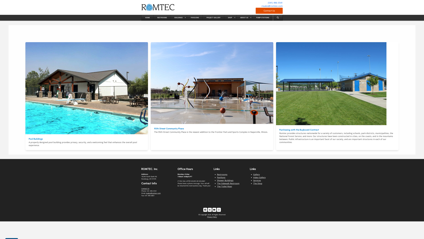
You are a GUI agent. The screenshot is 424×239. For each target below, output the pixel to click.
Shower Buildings (225, 180)
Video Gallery (259, 177)
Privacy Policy (212, 217)
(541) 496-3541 (275, 2)
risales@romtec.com (272, 6)
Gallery (256, 174)
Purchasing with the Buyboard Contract (299, 129)
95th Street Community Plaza (169, 128)
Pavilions (221, 177)
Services (257, 180)
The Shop (257, 183)
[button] (278, 18)
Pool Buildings (36, 139)
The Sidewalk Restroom (228, 183)
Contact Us (145, 189)
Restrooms (222, 174)
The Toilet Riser (224, 186)
